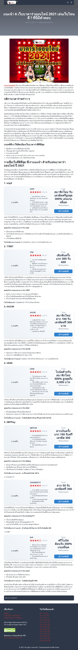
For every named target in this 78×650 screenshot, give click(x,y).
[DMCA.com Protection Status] (21, 630)
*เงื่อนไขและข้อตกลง (63, 205)
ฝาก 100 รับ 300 (45, 638)
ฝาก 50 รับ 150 (45, 634)
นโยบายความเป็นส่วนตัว (12, 615)
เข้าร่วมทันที (63, 211)
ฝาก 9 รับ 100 (44, 618)
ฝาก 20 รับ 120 (45, 627)
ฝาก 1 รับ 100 (44, 615)
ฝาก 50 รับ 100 (45, 631)
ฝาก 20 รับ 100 (45, 625)
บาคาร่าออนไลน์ (9, 85)
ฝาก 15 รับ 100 (45, 622)
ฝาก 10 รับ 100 (45, 620)
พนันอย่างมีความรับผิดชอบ (13, 618)
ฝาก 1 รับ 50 (44, 613)
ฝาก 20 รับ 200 (45, 629)
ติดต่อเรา (7, 613)
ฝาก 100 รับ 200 (45, 640)
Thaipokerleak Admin (45, 22)
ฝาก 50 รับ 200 (45, 636)
